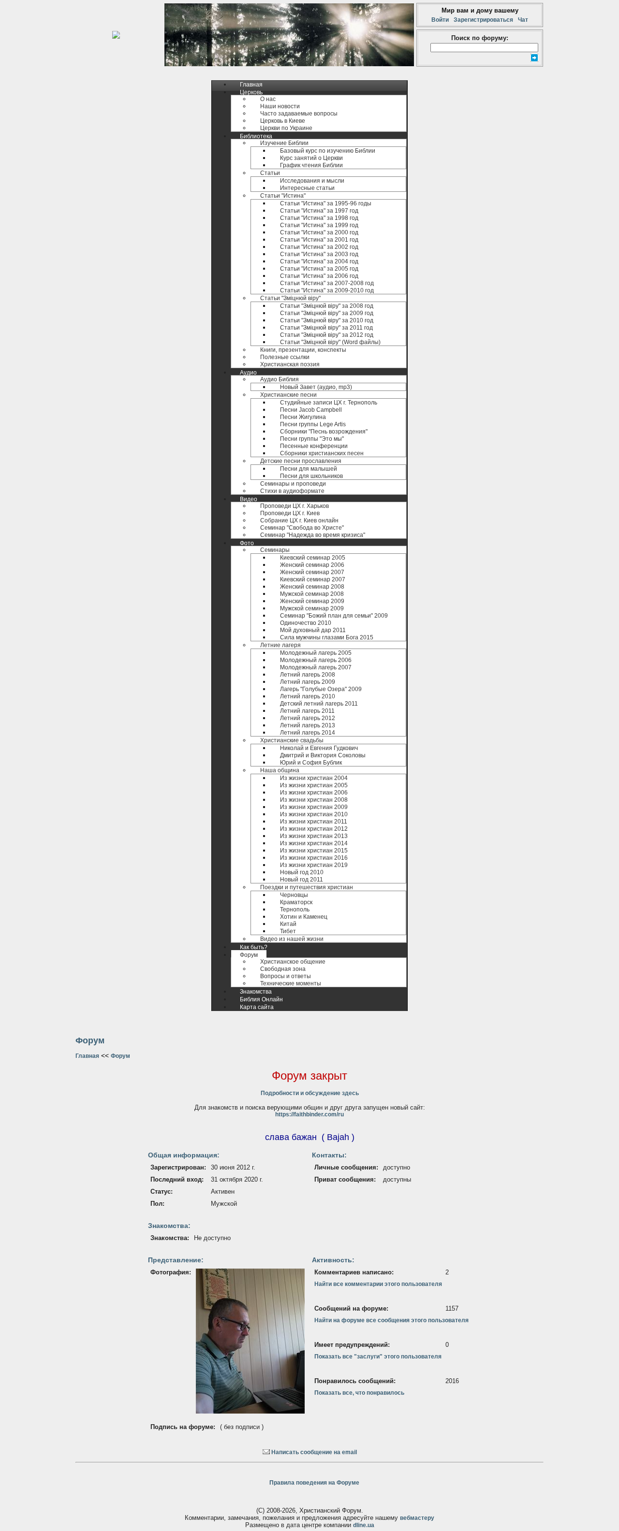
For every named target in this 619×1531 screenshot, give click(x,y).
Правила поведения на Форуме (314, 1482)
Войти (441, 19)
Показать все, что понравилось (359, 1392)
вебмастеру (417, 1518)
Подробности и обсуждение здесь (310, 1093)
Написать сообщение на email (313, 1452)
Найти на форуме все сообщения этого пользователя (391, 1320)
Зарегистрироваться (483, 19)
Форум (120, 1056)
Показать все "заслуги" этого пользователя (378, 1356)
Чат (521, 19)
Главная (87, 1056)
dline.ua (363, 1525)
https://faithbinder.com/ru (309, 1114)
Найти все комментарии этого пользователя (378, 1284)
